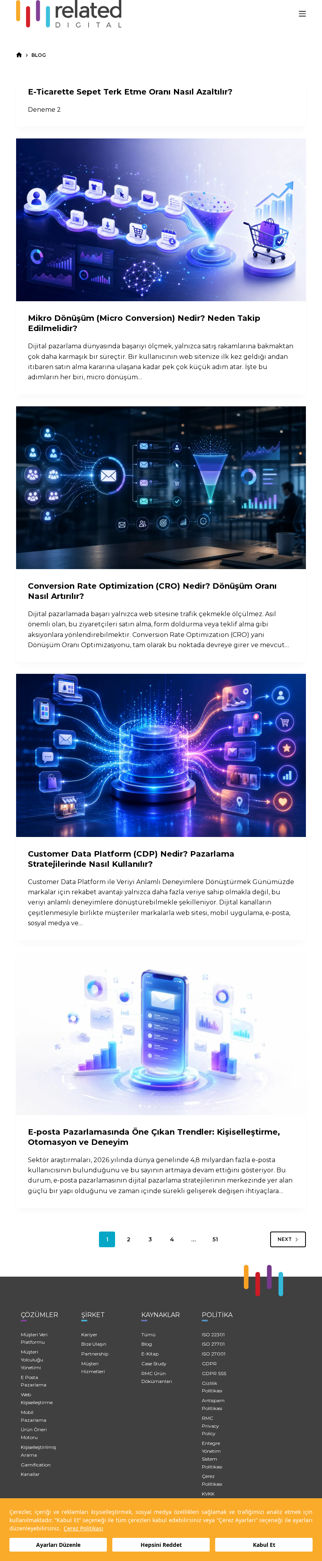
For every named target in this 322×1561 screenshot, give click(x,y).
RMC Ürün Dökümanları (156, 1377)
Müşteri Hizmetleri (93, 1367)
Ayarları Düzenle (58, 1544)
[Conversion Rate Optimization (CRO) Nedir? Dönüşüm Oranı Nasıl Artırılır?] (161, 487)
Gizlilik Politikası (212, 1387)
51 (215, 1239)
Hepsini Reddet (161, 1544)
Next (285, 1239)
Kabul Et (264, 1544)
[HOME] (19, 55)
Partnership (94, 1354)
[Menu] (302, 13)
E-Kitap (150, 1354)
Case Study (153, 1363)
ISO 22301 (213, 1334)
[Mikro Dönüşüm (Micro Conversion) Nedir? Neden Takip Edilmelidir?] (161, 219)
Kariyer (89, 1334)
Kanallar (30, 1474)
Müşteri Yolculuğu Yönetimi (32, 1359)
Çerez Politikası (83, 1528)
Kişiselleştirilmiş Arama (38, 1451)
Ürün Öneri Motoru (34, 1433)
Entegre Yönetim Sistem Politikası (212, 1454)
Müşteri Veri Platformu (34, 1338)
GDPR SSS (214, 1373)
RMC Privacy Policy (210, 1426)
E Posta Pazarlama (33, 1381)
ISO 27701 (213, 1344)
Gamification (36, 1465)
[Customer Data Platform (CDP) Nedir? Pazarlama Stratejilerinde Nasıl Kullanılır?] (161, 755)
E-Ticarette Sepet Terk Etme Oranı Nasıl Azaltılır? (130, 91)
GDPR (209, 1363)
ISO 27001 (213, 1354)
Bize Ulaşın (93, 1344)
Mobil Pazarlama (33, 1416)
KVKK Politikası (212, 1498)
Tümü (148, 1334)
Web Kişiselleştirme (37, 1398)
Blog (146, 1344)
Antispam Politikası (213, 1404)
